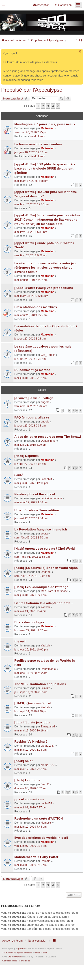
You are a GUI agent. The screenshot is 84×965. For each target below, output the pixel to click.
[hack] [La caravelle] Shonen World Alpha (46, 567)
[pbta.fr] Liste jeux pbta (32, 722)
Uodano (46, 572)
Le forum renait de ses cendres (38, 144)
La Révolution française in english (40, 529)
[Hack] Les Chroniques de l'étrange (41, 587)
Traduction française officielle (17, 952)
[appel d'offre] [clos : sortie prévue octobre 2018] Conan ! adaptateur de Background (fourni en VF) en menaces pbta (47, 219)
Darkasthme (48, 440)
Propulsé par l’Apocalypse (31, 90)
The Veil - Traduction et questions (40, 684)
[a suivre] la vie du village (34, 398)
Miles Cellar (41, 952)
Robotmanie (48, 669)
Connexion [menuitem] (65, 5)
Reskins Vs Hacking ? (31, 741)
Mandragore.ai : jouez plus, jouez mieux (44, 124)
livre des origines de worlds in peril (41, 837)
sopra (44, 533)
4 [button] (53, 106)
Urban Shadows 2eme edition (36, 510)
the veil (20, 641)
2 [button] (43, 106)
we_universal (15, 956)
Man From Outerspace (54, 591)
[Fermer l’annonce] (80, 51)
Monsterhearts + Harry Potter (36, 857)
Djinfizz (45, 688)
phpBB (21, 948)
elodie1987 (48, 745)
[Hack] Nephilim (26, 456)
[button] (58, 106)
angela (45, 402)
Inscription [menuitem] (43, 5)
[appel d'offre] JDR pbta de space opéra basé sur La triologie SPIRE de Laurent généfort (44, 168)
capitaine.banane (51, 498)
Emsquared (48, 726)
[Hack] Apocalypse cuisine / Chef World (44, 548)
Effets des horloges (29, 622)
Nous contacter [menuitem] (37, 940)
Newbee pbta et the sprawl (34, 494)
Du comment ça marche (32, 370)
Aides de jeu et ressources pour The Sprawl (47, 436)
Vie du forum (37, 136)
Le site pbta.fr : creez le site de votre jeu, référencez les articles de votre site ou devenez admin (45, 267)
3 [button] (48, 106)
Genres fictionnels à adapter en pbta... (43, 603)
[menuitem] (81, 40)
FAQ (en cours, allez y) (31, 417)
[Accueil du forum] (42, 22)
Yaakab (45, 607)
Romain (45, 861)
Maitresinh (47, 128)
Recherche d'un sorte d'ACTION (38, 818)
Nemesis (46, 822)
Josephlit (46, 479)
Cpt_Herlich (48, 354)
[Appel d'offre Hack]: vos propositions (43, 288)
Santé (18, 475)
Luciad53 (46, 803)
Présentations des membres (35, 307)
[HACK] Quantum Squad (32, 703)
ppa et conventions (29, 799)
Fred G (45, 784)
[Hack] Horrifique (27, 780)
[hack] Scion (24, 761)
